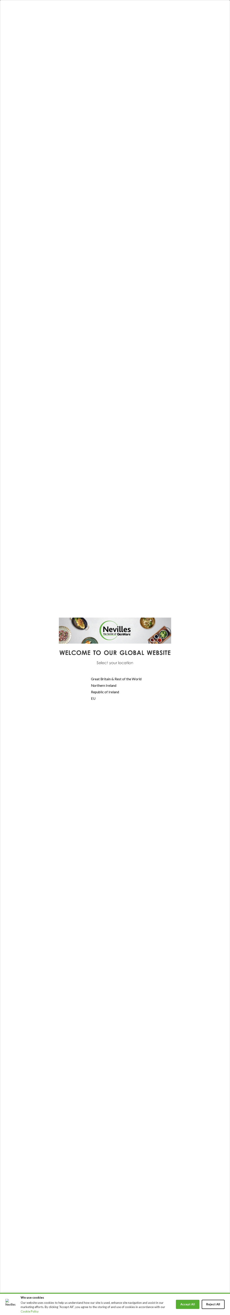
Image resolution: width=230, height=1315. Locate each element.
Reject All (213, 1304)
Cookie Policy (30, 1311)
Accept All (187, 1304)
